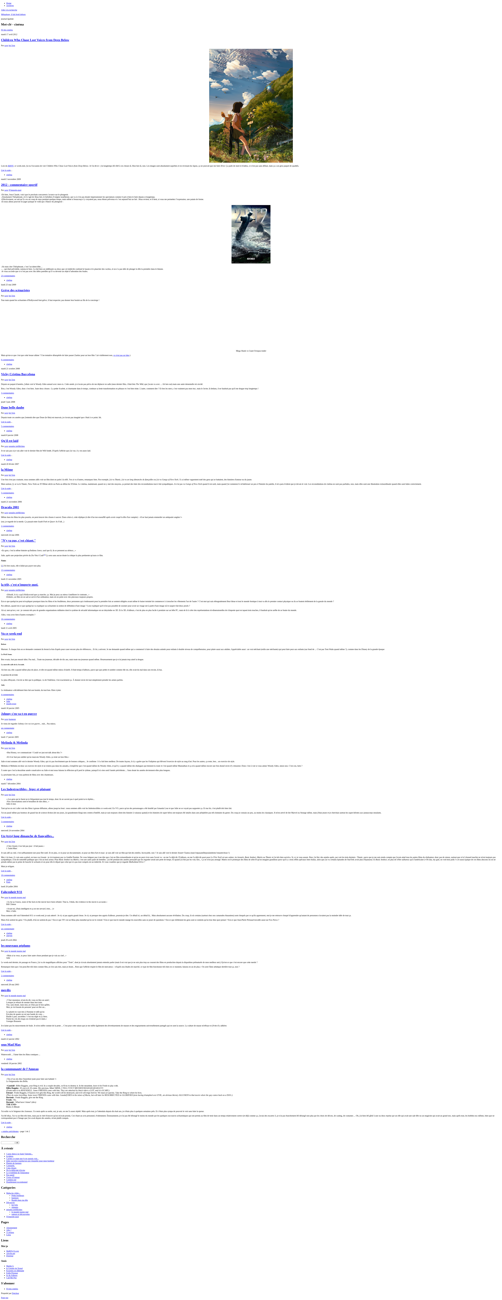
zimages (15, 1207)
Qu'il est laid (9, 440)
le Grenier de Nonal (14, 1268)
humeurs (12, 719)
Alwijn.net (10, 1253)
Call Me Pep (11, 1278)
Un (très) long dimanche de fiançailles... (27, 836)
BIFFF (10, 166)
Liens (8, 1235)
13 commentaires (8, 570)
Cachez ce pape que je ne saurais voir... (22, 1158)
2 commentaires (7, 526)
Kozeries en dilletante (15, 1271)
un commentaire (7, 728)
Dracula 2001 (10, 507)
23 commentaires (8, 276)
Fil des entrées (7, 30)
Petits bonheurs (18, 1195)
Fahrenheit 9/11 (11, 892)
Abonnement (11, 1228)
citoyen (9, 935)
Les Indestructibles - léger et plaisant (26, 789)
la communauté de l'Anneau (20, 1069)
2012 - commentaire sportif (19, 184)
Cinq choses (11, 1168)
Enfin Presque (12, 1273)
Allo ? (8, 1230)
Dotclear (9, 1256)
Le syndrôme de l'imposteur (17, 1173)
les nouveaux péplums (15, 945)
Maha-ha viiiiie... (13, 1193)
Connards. (10, 1165)
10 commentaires (8, 875)
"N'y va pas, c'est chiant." (18, 540)
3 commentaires (7, 393)
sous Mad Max (11, 1044)
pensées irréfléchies (17, 446)
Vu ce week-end (11, 633)
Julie (8, 701)
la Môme (7, 469)
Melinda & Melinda (14, 742)
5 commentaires (7, 426)
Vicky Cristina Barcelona (18, 374)
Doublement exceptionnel (16, 1182)
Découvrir (10, 1202)
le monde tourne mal (17, 897)
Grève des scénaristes (15, 290)
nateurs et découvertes (21, 1214)
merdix (6, 990)
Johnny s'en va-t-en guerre (19, 713)
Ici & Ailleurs (11, 1275)
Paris (8, 882)
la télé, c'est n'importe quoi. (19, 584)
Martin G (10, 1266)
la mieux (9, 1156)
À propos (10, 1232)
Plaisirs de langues (13, 1163)
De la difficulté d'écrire (15, 1170)
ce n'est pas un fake (121, 355)
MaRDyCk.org (12, 1251)
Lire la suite (6, 170)
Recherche (8, 1137)
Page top (4, 1298)
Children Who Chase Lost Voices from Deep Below (35, 40)
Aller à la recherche (9, 10)
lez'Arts (12, 45)
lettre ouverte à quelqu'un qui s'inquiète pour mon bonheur (30, 1161)
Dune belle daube (12, 407)
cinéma (9, 175)
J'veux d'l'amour (13, 1177)
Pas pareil (10, 1175)
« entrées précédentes (10, 1131)
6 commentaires (7, 360)
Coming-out (11, 1180)
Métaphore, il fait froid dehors (13, 14)
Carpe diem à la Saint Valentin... (19, 1154)
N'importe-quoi (15, 190)
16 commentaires (8, 619)
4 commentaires (7, 694)
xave (6, 45)
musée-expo (11, 704)
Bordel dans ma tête (20, 1200)
